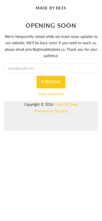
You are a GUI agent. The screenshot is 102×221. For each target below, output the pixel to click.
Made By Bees (51, 7)
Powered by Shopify (51, 111)
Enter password (51, 94)
